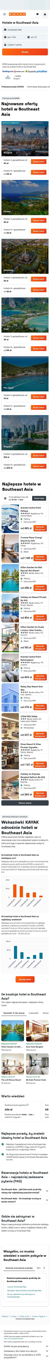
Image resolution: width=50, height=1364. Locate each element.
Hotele (13, 1316)
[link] (25, 979)
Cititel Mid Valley (29, 716)
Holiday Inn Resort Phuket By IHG (33, 599)
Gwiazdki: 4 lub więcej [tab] (13, 1013)
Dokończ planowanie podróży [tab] (19, 1268)
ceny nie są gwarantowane (13, 1338)
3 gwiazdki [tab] (34, 1013)
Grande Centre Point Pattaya (31, 509)
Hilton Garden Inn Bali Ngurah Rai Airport (31, 569)
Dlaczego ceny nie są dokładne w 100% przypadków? (22, 1356)
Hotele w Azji (24, 1316)
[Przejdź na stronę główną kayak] (17, 14)
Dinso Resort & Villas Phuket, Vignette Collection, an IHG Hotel (32, 746)
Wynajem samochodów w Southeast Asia (24, 1290)
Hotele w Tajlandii (38, 1316)
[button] (4, 14)
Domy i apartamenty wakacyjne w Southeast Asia (21, 1295)
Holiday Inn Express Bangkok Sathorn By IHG (33, 775)
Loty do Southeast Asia (16, 1287)
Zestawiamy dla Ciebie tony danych (20, 1351)
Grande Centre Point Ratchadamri (31, 658)
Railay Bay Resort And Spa (32, 688)
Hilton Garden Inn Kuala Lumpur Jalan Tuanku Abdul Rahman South (32, 629)
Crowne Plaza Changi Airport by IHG (31, 539)
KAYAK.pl (5, 1316)
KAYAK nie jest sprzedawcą (16, 1346)
